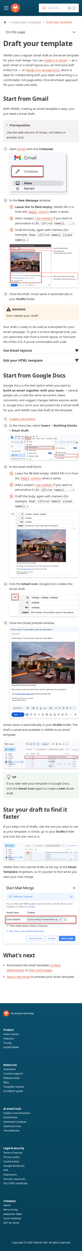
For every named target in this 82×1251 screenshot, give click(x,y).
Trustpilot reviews (13, 1086)
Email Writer (10, 1117)
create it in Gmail (55, 60)
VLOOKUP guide (13, 1091)
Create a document (22, 419)
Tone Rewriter (11, 1130)
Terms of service (12, 1152)
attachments (15, 970)
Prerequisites (20, 125)
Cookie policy (11, 1161)
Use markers (44, 218)
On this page (15, 32)
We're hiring (10, 1209)
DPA (5, 1170)
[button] (41, 351)
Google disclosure (13, 1166)
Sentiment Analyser (14, 1121)
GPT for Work (11, 1223)
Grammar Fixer (12, 1126)
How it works (11, 1034)
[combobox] (59, 8)
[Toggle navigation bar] (6, 8)
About (7, 1205)
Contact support (13, 1073)
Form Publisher (12, 1218)
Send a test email (18, 977)
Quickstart (9, 1069)
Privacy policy (11, 1157)
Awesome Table (12, 1214)
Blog (6, 1082)
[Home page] (5, 22)
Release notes (11, 1078)
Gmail (22, 149)
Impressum (10, 1174)
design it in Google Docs (42, 70)
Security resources (14, 1179)
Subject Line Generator (16, 1113)
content (55, 965)
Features (8, 1038)
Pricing (7, 1043)
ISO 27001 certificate (15, 1183)
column (39, 212)
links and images (40, 970)
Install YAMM (11, 1047)
